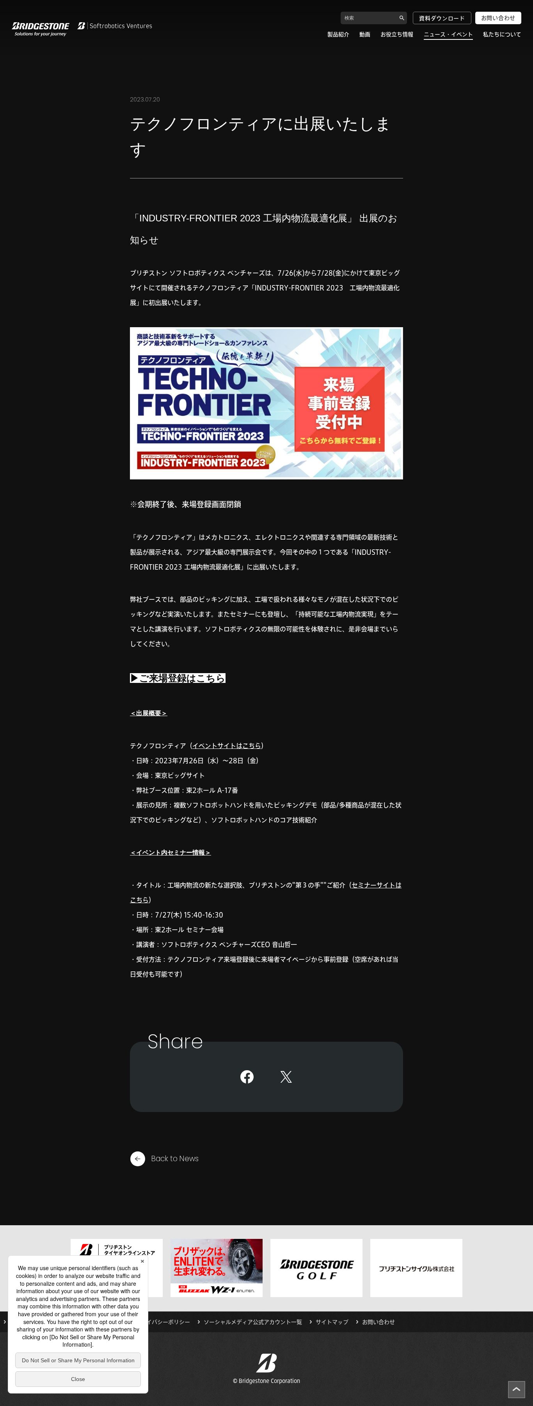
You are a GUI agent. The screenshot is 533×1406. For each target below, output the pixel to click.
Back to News (175, 1158)
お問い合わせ (498, 18)
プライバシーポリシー (162, 1322)
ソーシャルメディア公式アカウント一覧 (253, 1322)
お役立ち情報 (396, 34)
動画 (364, 34)
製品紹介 (338, 34)
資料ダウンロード (442, 18)
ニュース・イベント (448, 34)
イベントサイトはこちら (226, 746)
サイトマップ (332, 1322)
